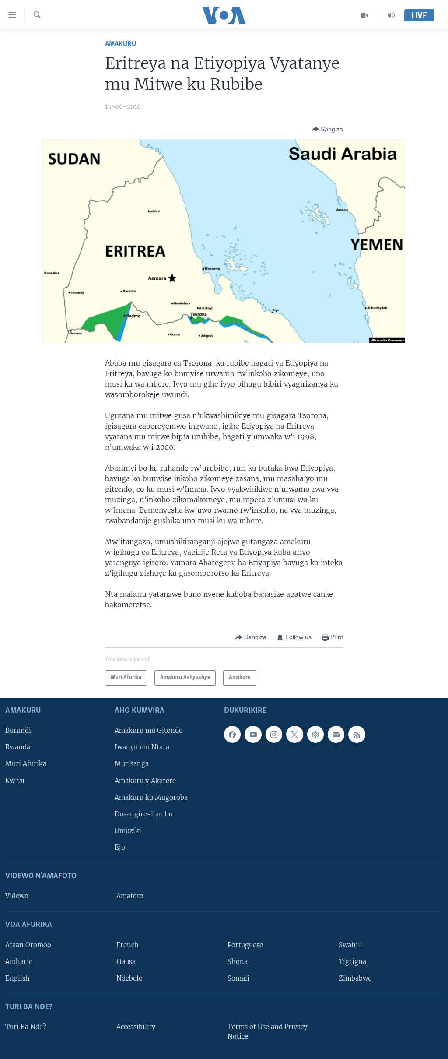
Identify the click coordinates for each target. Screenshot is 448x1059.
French (127, 945)
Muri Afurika (25, 764)
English (17, 978)
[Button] (327, 129)
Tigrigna (352, 961)
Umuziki (128, 830)
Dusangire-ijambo (144, 814)
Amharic (18, 961)
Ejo (120, 847)
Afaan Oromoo (28, 945)
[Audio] (391, 15)
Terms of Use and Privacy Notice (267, 1032)
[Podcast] (315, 734)
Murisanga (132, 764)
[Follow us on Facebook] (232, 734)
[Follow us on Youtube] (253, 734)
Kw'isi (14, 781)
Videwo (16, 896)
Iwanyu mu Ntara (142, 747)
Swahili (350, 945)
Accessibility (135, 1027)
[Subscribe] (336, 734)
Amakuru (120, 44)
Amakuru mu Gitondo (149, 731)
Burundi (18, 731)
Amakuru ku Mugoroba (151, 797)
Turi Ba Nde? (25, 1027)
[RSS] (356, 734)
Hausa (126, 961)
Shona (238, 961)
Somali (238, 978)
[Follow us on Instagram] (274, 734)
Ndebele (129, 978)
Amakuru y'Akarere (145, 781)
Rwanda (17, 747)
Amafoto (130, 896)
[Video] (364, 15)
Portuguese (245, 945)
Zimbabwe (355, 978)
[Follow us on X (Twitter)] (294, 734)
